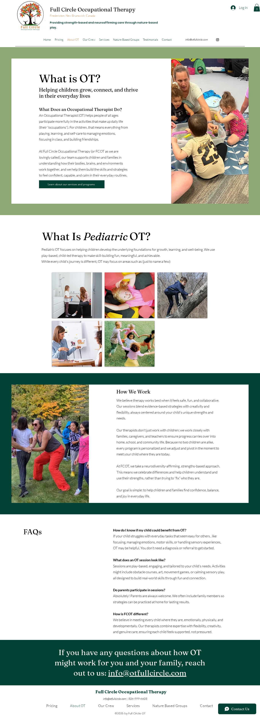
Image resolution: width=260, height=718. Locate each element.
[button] (257, 8)
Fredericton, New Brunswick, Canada (73, 15)
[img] (77, 295)
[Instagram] (217, 40)
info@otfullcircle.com (196, 39)
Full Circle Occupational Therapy (92, 9)
